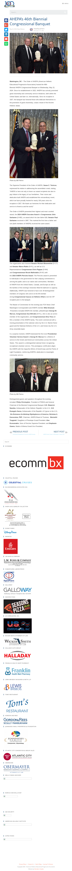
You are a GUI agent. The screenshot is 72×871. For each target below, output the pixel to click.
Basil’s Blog (38, 864)
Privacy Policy (22, 864)
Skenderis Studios (39, 869)
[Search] (65, 12)
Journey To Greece (48, 864)
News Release (21, 29)
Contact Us (31, 864)
